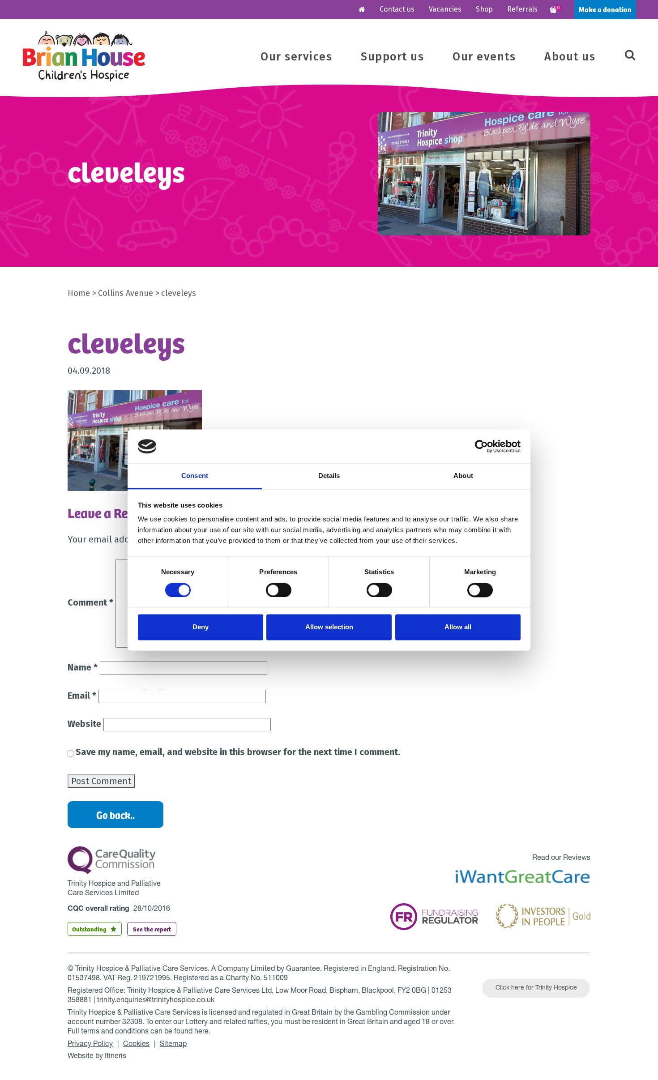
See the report (152, 928)
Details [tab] (329, 476)
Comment (90, 602)
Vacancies (445, 9)
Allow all (457, 627)
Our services (296, 57)
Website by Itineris (97, 1056)
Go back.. (115, 814)
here (201, 1032)
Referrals (522, 9)
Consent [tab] (194, 476)
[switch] (278, 590)
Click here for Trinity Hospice (536, 988)
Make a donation (605, 9)
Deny (200, 627)
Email (82, 695)
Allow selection (329, 627)
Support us (392, 57)
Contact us (397, 9)
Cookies (136, 1044)
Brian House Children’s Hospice (84, 56)
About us (569, 57)
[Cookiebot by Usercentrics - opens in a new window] (481, 446)
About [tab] (463, 476)
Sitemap (173, 1044)
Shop (484, 9)
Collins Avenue (125, 293)
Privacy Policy (90, 1044)
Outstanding (89, 928)
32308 (132, 1022)
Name (83, 667)
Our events (484, 57)
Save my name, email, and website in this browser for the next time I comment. (238, 752)
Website (84, 723)
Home (79, 293)
